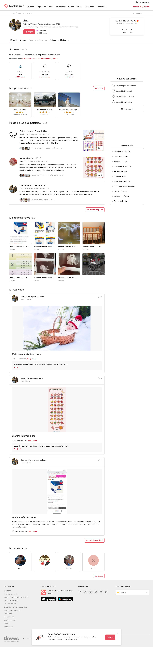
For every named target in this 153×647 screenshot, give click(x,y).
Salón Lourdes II (20, 109)
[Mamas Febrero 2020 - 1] (20, 233)
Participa (110, 637)
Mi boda (30, 7)
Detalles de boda (120, 191)
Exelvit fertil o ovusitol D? (32, 185)
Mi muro (23, 40)
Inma (21, 161)
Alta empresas (9, 617)
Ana (20, 188)
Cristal (21, 134)
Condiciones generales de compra (16, 597)
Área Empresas (143, 2)
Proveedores (60, 7)
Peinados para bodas (122, 152)
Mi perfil (13, 40)
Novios (79, 7)
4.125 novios (69, 77)
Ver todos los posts (95, 210)
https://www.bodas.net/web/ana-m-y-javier (40, 58)
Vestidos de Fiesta (121, 196)
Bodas (12, 13)
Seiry (93, 568)
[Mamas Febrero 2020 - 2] (69, 264)
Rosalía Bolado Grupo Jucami (69, 109)
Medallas (63, 40)
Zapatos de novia (121, 156)
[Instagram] (96, 592)
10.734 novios (45, 77)
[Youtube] (101, 592)
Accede (136, 7)
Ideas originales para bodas (124, 186)
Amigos (53, 40)
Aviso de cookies (10, 604)
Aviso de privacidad (10, 600)
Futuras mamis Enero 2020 (33, 131)
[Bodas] (14, 7)
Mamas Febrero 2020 (30, 158)
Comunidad (102, 7)
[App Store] (49, 601)
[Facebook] (80, 592)
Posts (31, 40)
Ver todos (99, 88)
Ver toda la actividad (94, 540)
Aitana (20, 568)
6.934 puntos (43, 33)
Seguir (30, 32)
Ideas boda (89, 7)
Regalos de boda (120, 171)
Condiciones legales (11, 594)
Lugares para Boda (44, 7)
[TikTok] (106, 592)
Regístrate (144, 7)
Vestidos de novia (121, 161)
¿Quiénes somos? (10, 620)
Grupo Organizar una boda (126, 86)
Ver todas (93, 269)
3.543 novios (20, 77)
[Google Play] (65, 601)
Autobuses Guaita (44, 109)
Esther (69, 568)
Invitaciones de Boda (122, 181)
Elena (44, 568)
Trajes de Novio (120, 176)
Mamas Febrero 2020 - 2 (68, 278)
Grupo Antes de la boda (125, 97)
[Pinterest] (90, 592)
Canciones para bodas (122, 166)
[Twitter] (85, 592)
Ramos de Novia (120, 201)
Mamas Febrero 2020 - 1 (19, 247)
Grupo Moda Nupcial (124, 91)
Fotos (42, 40)
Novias (71, 7)
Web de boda (8, 627)
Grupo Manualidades (124, 102)
